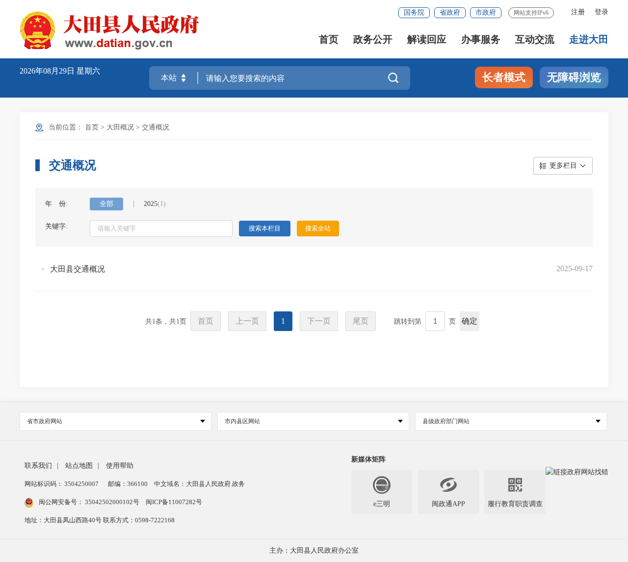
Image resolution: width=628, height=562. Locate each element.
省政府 (450, 12)
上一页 (247, 321)
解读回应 (426, 39)
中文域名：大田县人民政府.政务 (199, 483)
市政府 (485, 12)
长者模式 (503, 77)
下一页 (319, 321)
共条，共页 (165, 321)
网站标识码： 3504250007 (62, 483)
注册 (578, 12)
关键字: (56, 226)
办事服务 (480, 39)
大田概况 (120, 127)
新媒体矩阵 (368, 459)
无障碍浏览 (574, 77)
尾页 (360, 321)
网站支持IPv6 (531, 12)
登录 (601, 12)
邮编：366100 (127, 483)
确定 (469, 321)
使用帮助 (119, 465)
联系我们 (38, 465)
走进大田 (588, 39)
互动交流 (534, 39)
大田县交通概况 (77, 269)
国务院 (414, 12)
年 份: (56, 203)
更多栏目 (563, 165)
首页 (329, 39)
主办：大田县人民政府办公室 (314, 550)
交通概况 (155, 127)
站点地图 (79, 465)
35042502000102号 (112, 502)
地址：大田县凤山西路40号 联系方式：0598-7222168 (100, 520)
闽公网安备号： (89, 502)
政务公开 (372, 39)
